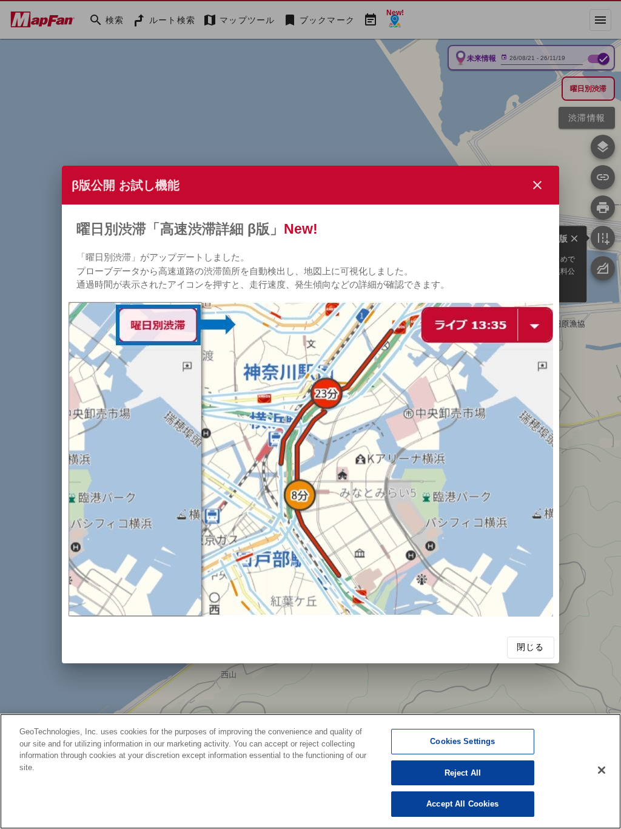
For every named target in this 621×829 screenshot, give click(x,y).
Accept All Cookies (462, 803)
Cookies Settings (462, 741)
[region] (310, 771)
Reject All (463, 772)
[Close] (601, 770)
